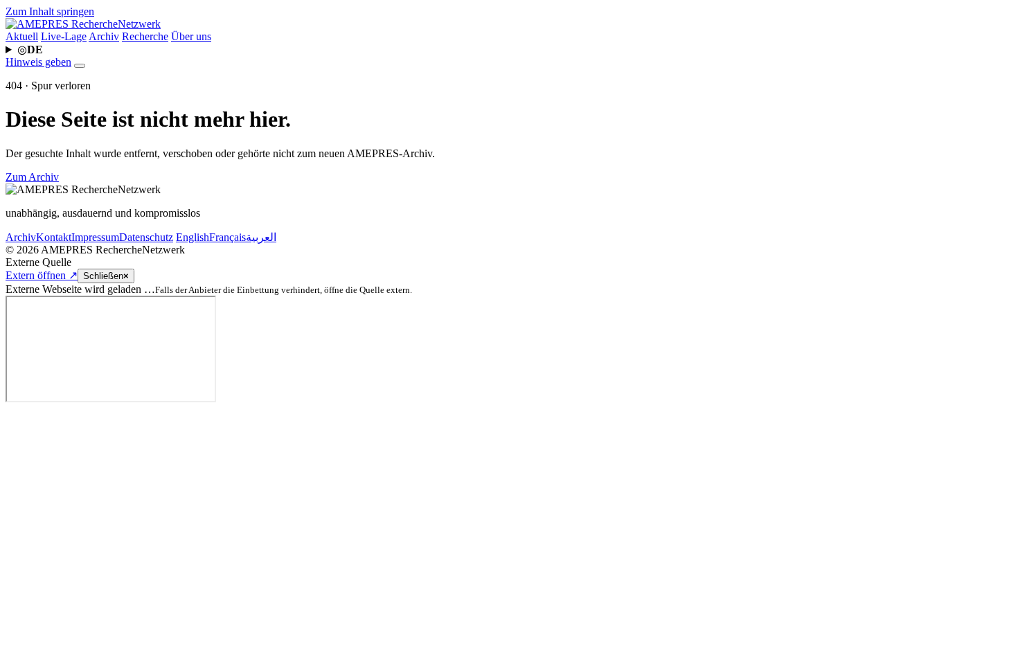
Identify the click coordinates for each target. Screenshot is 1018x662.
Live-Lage (64, 36)
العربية (261, 237)
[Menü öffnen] (79, 66)
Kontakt (53, 237)
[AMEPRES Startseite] (83, 24)
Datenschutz (146, 237)
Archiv (104, 36)
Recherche (145, 36)
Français (227, 237)
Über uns (191, 36)
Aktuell (22, 36)
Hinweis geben (38, 62)
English (192, 237)
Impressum (95, 237)
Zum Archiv (32, 177)
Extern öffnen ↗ (42, 275)
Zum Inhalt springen (50, 11)
